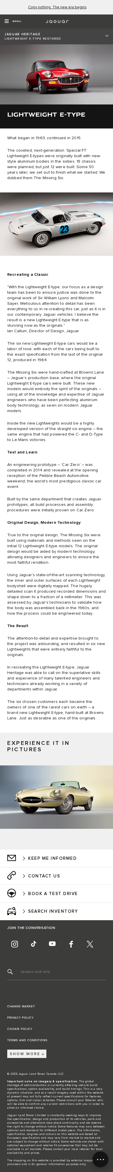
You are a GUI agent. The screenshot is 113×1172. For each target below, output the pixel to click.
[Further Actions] (100, 1159)
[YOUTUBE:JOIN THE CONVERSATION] (52, 944)
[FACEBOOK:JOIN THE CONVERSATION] (71, 944)
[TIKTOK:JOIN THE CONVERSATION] (33, 944)
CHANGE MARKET (21, 1006)
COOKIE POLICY (19, 1029)
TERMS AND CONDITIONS (27, 1040)
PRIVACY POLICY (20, 1017)
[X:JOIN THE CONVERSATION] (90, 944)
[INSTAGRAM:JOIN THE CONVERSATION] (14, 944)
